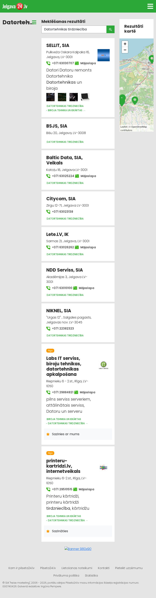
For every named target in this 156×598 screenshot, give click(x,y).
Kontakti (103, 568)
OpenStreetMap (139, 126)
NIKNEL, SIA (58, 311)
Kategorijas (21, 22)
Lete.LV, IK (57, 234)
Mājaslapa (86, 63)
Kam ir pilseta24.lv (22, 568)
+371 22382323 (62, 328)
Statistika (91, 575)
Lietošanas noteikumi (77, 568)
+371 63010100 (60, 288)
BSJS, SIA (56, 126)
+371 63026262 (61, 247)
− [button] (125, 49)
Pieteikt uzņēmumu (129, 568)
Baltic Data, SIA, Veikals (64, 160)
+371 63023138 (62, 212)
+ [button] (125, 43)
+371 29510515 (60, 489)
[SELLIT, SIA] (50, 97)
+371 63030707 (61, 63)
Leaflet (123, 126)
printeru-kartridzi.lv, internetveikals (63, 466)
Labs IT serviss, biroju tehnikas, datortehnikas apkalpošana (63, 366)
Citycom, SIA (61, 199)
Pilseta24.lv (48, 568)
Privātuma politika (66, 575)
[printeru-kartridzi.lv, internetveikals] (104, 465)
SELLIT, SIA (57, 45)
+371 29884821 (60, 392)
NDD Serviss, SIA (64, 270)
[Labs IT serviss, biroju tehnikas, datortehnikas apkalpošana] (104, 363)
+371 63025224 (61, 176)
